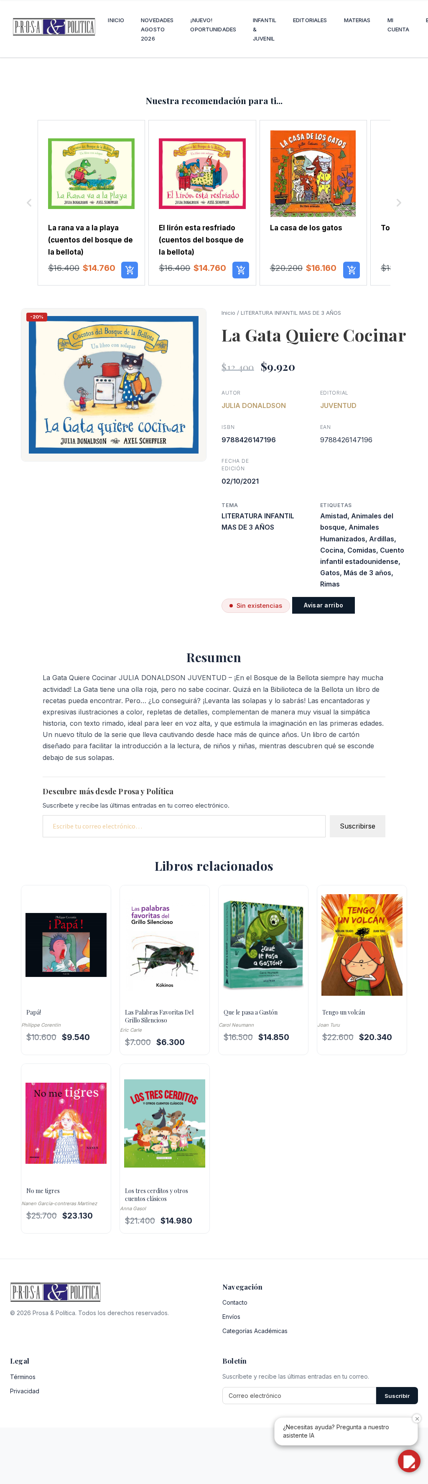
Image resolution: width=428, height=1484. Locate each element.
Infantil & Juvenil (264, 29)
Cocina (332, 550)
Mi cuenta (398, 25)
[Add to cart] (129, 270)
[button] (29, 202)
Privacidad (24, 1391)
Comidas (361, 550)
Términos (23, 1376)
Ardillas (381, 539)
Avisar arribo (323, 605)
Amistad (333, 516)
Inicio (116, 20)
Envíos (231, 1316)
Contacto (234, 1302)
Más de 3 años (367, 573)
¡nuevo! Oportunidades (213, 25)
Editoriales (310, 20)
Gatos (330, 573)
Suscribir (397, 1395)
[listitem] (91, 203)
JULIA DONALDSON (254, 405)
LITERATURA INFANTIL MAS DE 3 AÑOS (291, 312)
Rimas (330, 584)
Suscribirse (357, 826)
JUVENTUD (338, 405)
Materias (357, 20)
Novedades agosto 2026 (157, 29)
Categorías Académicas (255, 1330)
